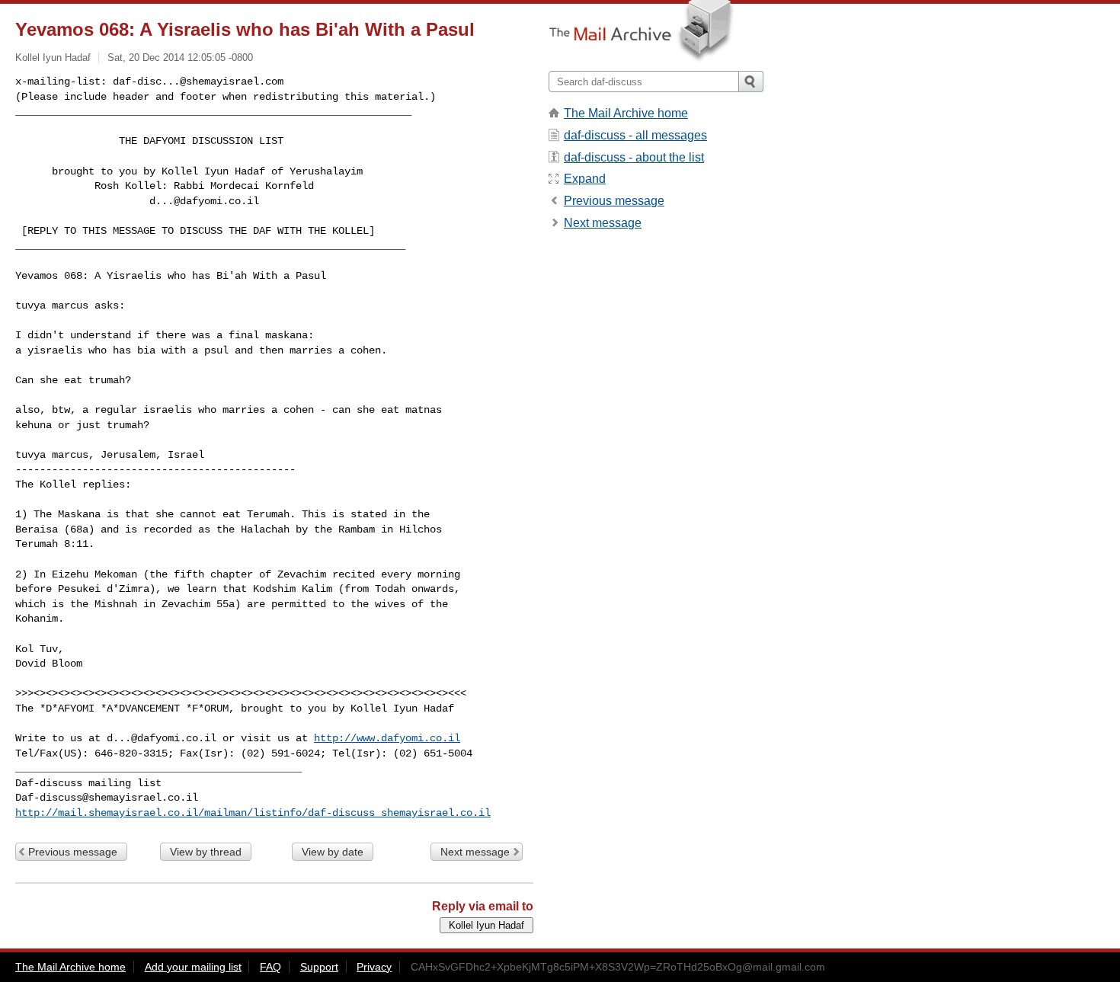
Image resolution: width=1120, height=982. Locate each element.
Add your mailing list (193, 967)
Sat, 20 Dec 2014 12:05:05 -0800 (180, 57)
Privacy (374, 967)
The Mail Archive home (626, 113)
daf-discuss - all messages (635, 135)
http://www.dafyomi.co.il (387, 738)
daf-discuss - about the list (634, 157)
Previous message (72, 852)
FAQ (270, 967)
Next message (475, 852)
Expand (585, 178)
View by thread (206, 852)
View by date (332, 852)
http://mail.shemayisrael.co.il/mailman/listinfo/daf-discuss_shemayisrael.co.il (253, 813)
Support (319, 967)
